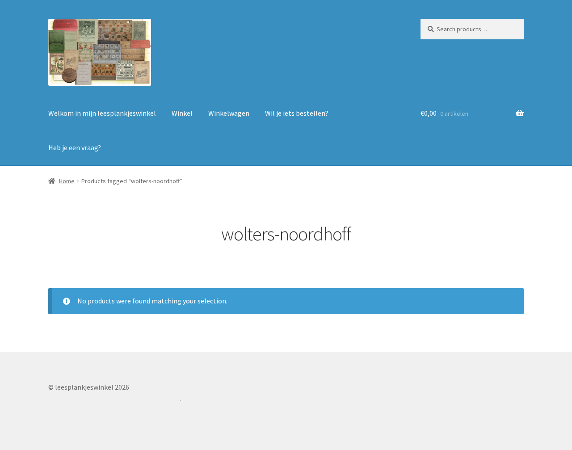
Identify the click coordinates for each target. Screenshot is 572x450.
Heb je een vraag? (74, 147)
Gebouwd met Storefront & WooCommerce (114, 398)
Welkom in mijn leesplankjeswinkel (102, 113)
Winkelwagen (228, 113)
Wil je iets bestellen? (296, 113)
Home (67, 181)
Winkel (182, 113)
